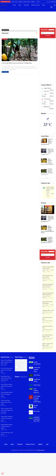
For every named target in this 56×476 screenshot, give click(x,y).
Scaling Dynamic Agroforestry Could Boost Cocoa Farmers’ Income (7, 418)
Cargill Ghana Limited (37, 380)
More (38, 1)
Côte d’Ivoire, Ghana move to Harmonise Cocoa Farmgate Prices (6, 370)
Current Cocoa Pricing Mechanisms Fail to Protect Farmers (6, 402)
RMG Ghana (37, 411)
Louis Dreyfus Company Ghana (37, 369)
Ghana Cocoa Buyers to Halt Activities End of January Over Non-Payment (7, 410)
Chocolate (20, 1)
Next (25, 367)
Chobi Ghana (37, 375)
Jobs (47, 444)
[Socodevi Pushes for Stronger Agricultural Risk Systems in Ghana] (44, 170)
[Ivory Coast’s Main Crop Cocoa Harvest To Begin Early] (19, 49)
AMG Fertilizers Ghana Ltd (36, 390)
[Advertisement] (28, 20)
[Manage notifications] (2, 473)
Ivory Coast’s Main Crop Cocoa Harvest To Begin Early (17, 63)
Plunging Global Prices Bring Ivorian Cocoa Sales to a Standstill (6, 426)
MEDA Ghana (37, 385)
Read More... (5, 71)
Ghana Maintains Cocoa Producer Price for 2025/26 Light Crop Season (6, 378)
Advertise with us (41, 450)
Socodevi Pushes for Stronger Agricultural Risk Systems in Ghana (6, 386)
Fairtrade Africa (36, 406)
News (16, 1)
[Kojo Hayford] (24, 365)
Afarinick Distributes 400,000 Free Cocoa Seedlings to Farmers (6, 394)
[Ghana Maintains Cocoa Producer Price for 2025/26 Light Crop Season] (44, 160)
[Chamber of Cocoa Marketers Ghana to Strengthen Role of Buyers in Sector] (44, 141)
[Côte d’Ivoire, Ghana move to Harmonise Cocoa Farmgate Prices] (44, 150)
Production (4, 39)
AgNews (33, 1)
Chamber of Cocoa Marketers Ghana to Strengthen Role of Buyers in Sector (48, 210)
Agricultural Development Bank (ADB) (37, 419)
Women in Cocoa (26, 1)
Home (13, 1)
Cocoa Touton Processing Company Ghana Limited (37, 398)
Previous (17, 367)
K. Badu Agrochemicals (37, 363)
